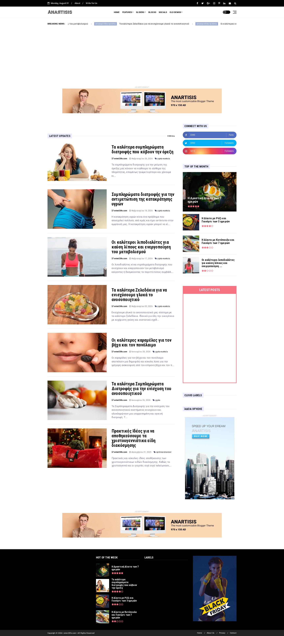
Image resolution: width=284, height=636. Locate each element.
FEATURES (127, 12)
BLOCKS (152, 12)
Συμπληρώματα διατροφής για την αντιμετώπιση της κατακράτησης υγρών (143, 199)
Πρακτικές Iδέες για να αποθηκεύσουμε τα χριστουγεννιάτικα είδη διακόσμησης (133, 438)
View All (171, 136)
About (77, 3)
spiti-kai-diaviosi (163, 452)
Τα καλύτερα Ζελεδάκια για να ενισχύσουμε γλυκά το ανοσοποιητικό (121, 24)
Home (199, 633)
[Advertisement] (142, 53)
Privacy (222, 633)
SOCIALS (163, 12)
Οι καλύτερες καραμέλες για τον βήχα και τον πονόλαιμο (217, 24)
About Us (210, 633)
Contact (233, 633)
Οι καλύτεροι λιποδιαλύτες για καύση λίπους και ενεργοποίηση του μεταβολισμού (141, 247)
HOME (117, 12)
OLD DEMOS (175, 12)
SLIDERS (140, 12)
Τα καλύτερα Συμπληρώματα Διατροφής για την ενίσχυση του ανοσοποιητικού (141, 388)
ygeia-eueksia (163, 158)
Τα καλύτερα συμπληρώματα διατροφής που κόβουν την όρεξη (142, 149)
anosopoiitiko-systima (73, 24)
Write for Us (91, 3)
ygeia (157, 400)
